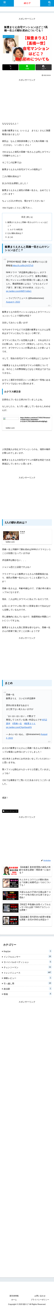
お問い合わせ (39, 1296)
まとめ (10, 237)
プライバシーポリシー (40, 1300)
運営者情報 (14, 1296)
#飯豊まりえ (30, 723)
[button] (44, 67)
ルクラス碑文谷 (16, 229)
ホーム (14, 1300)
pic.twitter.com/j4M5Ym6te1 (18, 291)
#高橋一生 (17, 723)
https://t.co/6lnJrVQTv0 (22, 265)
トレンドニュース (11, 811)
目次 (23, 217)
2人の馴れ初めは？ (15, 233)
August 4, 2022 (13, 302)
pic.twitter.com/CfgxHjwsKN (19, 727)
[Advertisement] (27, 100)
